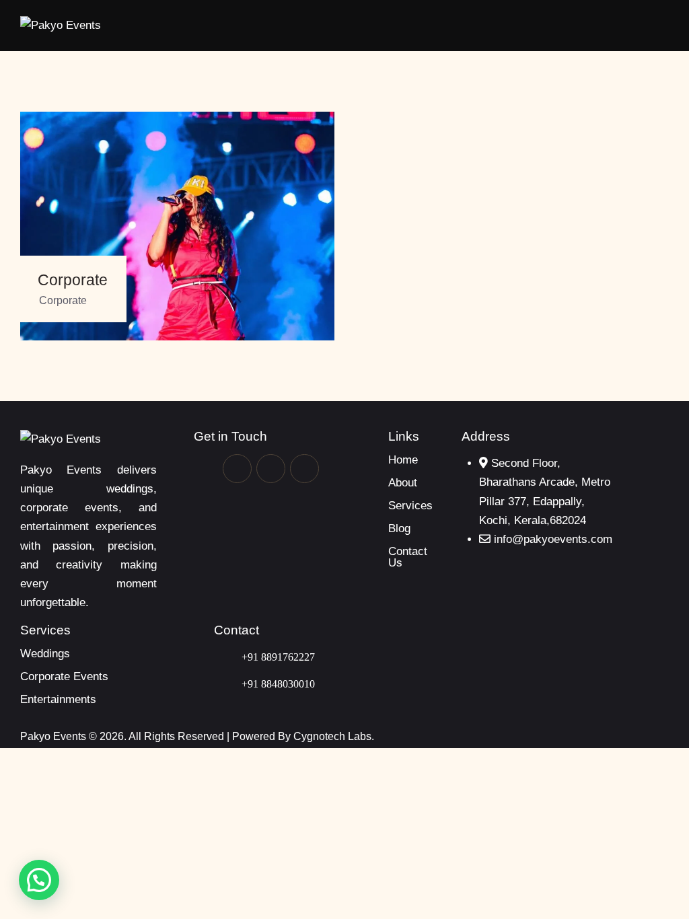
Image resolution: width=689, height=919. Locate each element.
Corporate (73, 280)
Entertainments (58, 699)
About (402, 482)
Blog (399, 528)
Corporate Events (64, 676)
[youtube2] (270, 468)
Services (410, 505)
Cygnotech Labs (332, 736)
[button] (664, 26)
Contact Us (407, 557)
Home (403, 460)
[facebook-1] (237, 468)
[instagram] (304, 468)
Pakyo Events (54, 736)
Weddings (45, 653)
